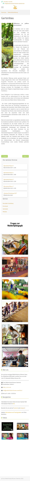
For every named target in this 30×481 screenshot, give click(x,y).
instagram (22, 408)
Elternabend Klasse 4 (8, 165)
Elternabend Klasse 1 (8, 172)
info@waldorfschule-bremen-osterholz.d (12, 390)
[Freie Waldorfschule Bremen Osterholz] (15, 7)
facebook (16, 408)
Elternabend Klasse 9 (8, 179)
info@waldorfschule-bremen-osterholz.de (14, 3)
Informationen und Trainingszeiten (13, 412)
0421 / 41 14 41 (7, 387)
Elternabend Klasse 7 (8, 186)
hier (14, 403)
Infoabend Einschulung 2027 (10, 193)
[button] (15, 244)
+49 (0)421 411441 (7, 1)
